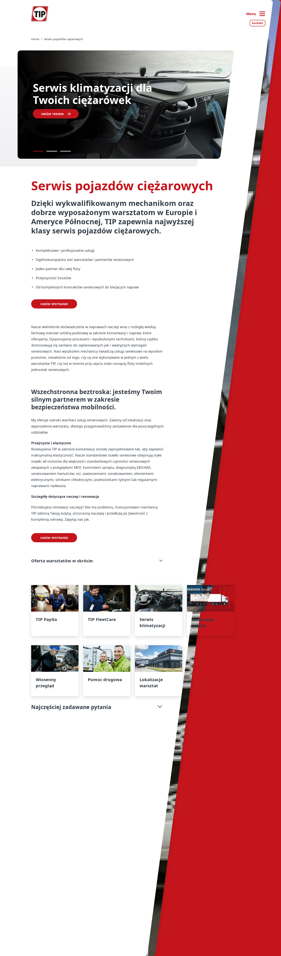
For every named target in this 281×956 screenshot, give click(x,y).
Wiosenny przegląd (54, 670)
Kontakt (257, 23)
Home (35, 39)
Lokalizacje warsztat (158, 670)
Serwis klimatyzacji (158, 610)
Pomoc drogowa (106, 670)
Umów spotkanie (54, 304)
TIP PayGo (54, 610)
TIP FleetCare (106, 610)
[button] (97, 561)
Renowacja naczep (210, 610)
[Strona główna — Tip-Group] (39, 13)
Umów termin (52, 114)
